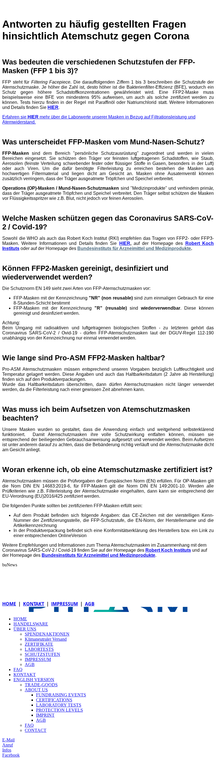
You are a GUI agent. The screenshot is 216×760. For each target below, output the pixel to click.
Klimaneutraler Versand (46, 639)
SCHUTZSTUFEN (42, 654)
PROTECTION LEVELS (59, 710)
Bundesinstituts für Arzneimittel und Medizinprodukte (134, 248)
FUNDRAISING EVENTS (61, 694)
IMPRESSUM (64, 604)
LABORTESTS (39, 649)
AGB (89, 604)
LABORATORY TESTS (58, 705)
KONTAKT (33, 604)
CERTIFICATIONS (54, 700)
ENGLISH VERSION (34, 679)
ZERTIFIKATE (39, 644)
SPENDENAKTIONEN (47, 634)
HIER (53, 107)
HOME (9, 604)
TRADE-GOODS (41, 684)
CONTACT (35, 730)
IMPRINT (45, 715)
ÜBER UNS (25, 629)
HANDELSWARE (31, 624)
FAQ (18, 669)
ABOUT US (36, 689)
